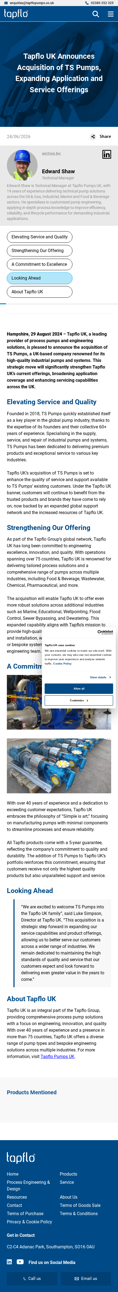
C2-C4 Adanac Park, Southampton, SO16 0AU (50, 1246)
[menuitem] (29, 3)
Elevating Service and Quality (40, 236)
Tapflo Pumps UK (57, 1056)
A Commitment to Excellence (39, 264)
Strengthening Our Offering (38, 250)
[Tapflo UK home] (16, 14)
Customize (76, 700)
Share (105, 137)
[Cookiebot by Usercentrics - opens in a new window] (97, 632)
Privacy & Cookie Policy (29, 1221)
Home (12, 1174)
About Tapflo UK (27, 291)
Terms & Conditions (79, 1213)
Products (68, 1174)
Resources (17, 1197)
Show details (98, 677)
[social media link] (9, 1262)
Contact (14, 1205)
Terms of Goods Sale (80, 1205)
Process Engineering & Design (28, 1185)
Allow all (79, 688)
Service (67, 1182)
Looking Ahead (26, 278)
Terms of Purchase (25, 1213)
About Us (68, 1197)
